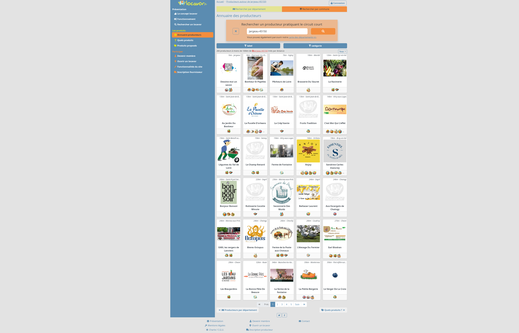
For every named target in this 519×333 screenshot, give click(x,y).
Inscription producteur (261, 329)
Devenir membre (186, 55)
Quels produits (185, 40)
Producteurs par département (240, 310)
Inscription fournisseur (189, 72)
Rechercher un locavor (189, 24)
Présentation (216, 321)
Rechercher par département (250, 9)
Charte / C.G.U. (216, 329)
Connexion (339, 3)
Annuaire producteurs (189, 34)
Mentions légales (216, 325)
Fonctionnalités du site (189, 66)
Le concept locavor (187, 13)
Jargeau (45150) (261, 51)
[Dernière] (304, 304)
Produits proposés (187, 45)
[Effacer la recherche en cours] (236, 31)
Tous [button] (341, 51)
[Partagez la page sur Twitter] (279, 315)
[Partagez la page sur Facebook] (284, 315)
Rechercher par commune (315, 9)
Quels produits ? (333, 310)
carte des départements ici (302, 37)
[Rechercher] (323, 31)
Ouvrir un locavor (186, 61)
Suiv (297, 304)
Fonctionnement (186, 19)
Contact (305, 321)
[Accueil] (192, 2)
